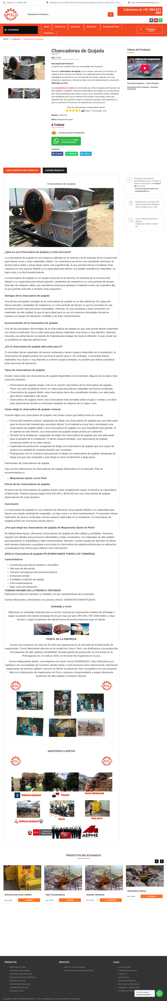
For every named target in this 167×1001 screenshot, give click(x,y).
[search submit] (111, 14)
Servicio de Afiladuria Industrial (79, 971)
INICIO (6, 39)
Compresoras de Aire (19, 987)
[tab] (22, 170)
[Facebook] (151, 20)
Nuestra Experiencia (127, 981)
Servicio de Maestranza (74, 967)
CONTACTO (122, 974)
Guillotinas (123, 977)
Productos (16, 39)
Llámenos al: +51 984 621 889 (142, 11)
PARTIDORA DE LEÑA (18, 967)
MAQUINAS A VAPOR (17, 981)
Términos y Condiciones (129, 987)
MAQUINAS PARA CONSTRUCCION (23, 977)
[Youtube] (156, 20)
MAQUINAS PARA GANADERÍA (21, 974)
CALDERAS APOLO (17, 991)
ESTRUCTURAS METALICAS (20, 984)
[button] (57, 154)
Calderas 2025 (124, 967)
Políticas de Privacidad (128, 984)
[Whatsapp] (160, 20)
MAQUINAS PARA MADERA (20, 971)
